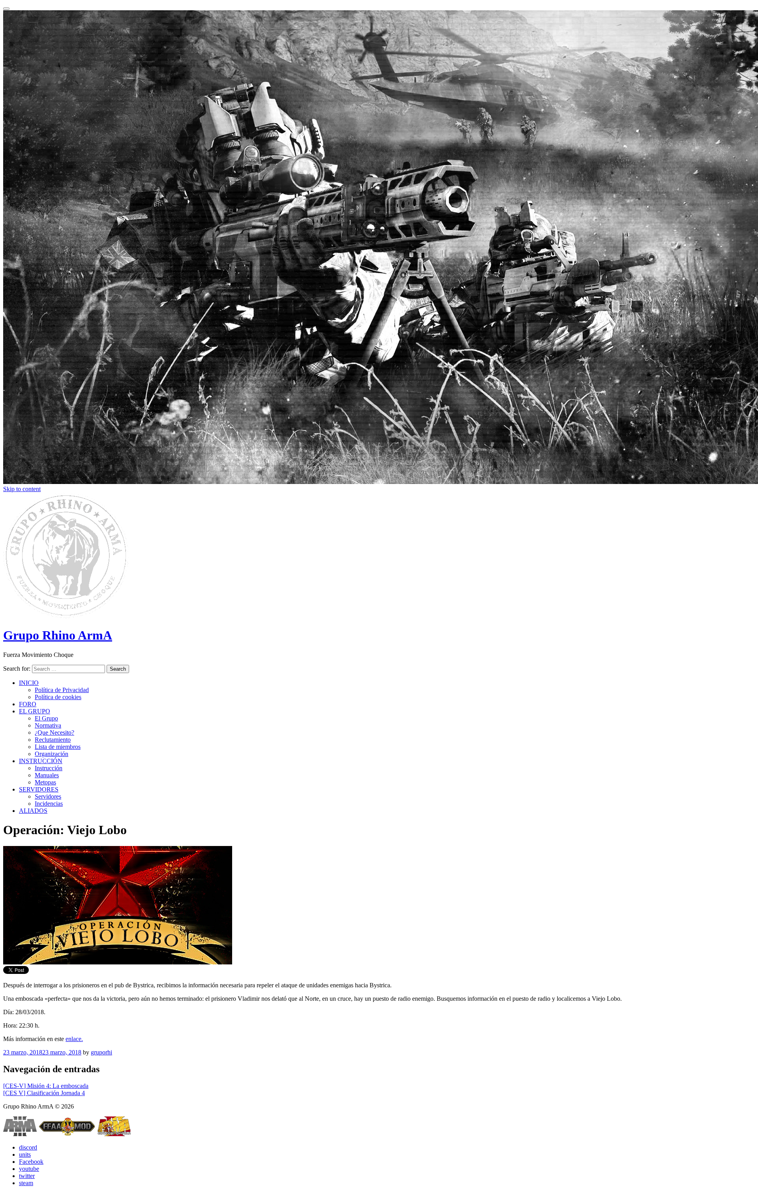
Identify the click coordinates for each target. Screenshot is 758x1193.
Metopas (45, 782)
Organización (51, 753)
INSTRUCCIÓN (40, 761)
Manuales (47, 775)
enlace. (74, 1038)
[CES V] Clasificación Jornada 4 (44, 1093)
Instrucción (48, 768)
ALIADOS (33, 810)
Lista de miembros (58, 746)
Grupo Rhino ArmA (57, 635)
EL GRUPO (34, 711)
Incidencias (49, 803)
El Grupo (46, 718)
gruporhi (101, 1052)
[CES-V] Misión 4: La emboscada (45, 1085)
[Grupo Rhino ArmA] (66, 616)
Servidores (48, 796)
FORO (27, 704)
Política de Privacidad (62, 690)
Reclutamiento (53, 739)
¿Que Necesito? (54, 732)
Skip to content (22, 489)
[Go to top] (6, 9)
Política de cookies (58, 697)
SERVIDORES (38, 789)
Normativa (48, 725)
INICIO (29, 682)
